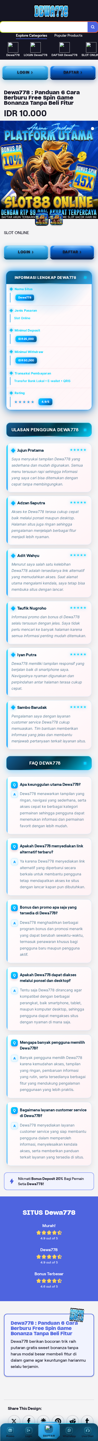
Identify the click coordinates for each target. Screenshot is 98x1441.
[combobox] (44, 27)
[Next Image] (94, 171)
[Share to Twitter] (14, 1421)
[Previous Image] (4, 171)
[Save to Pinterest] (58, 1421)
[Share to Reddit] (72, 1421)
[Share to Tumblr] (87, 1421)
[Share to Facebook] (28, 1421)
